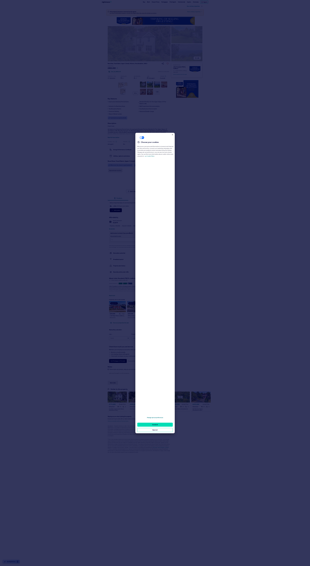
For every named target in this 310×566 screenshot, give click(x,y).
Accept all (155, 424)
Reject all (155, 430)
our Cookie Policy (149, 156)
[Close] (172, 134)
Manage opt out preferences (155, 417)
